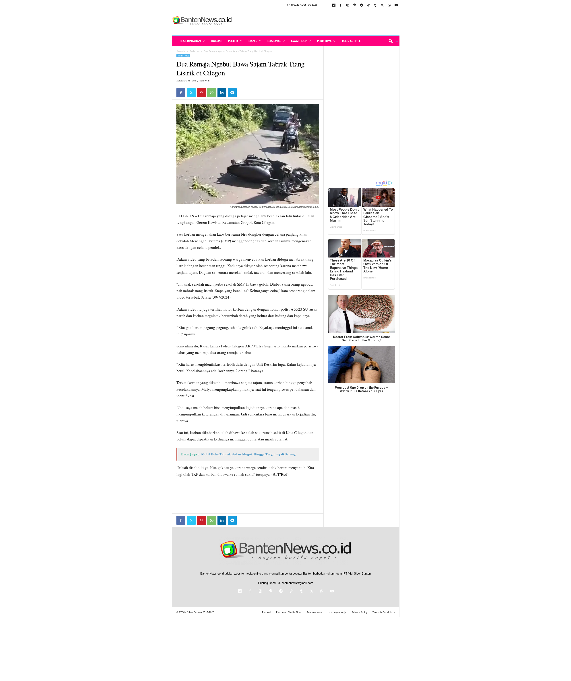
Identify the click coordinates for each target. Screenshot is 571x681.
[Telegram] (361, 5)
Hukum (216, 41)
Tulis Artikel (351, 41)
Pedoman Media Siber (289, 612)
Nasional (274, 41)
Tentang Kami (315, 612)
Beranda (180, 51)
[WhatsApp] (389, 5)
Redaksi (266, 612)
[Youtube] (396, 5)
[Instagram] (347, 5)
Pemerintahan (190, 41)
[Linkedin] (221, 92)
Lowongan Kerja (337, 612)
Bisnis (252, 41)
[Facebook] (340, 5)
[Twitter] (382, 5)
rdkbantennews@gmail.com (295, 583)
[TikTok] (368, 5)
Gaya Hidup (299, 41)
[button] (391, 41)
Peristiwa (324, 41)
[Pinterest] (354, 5)
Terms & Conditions (383, 612)
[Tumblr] (375, 5)
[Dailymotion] (334, 5)
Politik (233, 41)
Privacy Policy (359, 612)
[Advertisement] (318, 21)
